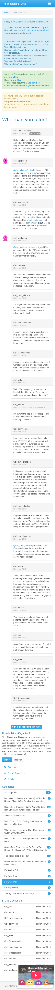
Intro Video (13, 77)
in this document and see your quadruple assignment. (26, 31)
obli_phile (17, 379)
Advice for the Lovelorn (27, 815)
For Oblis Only (35, 134)
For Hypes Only (27, 887)
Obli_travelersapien (22, 461)
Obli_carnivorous (20, 428)
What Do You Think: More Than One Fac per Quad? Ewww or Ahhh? (27, 831)
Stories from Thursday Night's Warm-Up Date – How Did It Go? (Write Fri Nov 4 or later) (27, 808)
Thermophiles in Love (14, 3)
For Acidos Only (27, 870)
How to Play (15, 79)
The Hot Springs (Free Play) (27, 855)
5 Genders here (33, 82)
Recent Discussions (16, 773)
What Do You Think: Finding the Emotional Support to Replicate (27, 822)
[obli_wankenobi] (6, 161)
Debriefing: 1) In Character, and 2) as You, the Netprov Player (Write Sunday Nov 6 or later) (27, 799)
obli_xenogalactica (21, 295)
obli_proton (18, 566)
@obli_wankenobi (34, 219)
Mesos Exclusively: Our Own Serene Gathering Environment (27, 863)
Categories (12, 767)
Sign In (15, 726)
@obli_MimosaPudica (23, 170)
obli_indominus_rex (22, 322)
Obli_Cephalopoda (21, 352)
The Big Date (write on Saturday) (27, 893)
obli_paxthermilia (20, 202)
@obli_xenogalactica (22, 545)
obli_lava (17, 634)
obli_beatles (18, 404)
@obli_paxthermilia (21, 247)
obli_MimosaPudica (22, 130)
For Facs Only (27, 876)
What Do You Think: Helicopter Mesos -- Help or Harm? (27, 840)
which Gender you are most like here (31, 85)
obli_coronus (19, 265)
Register (25, 726)
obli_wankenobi (20, 160)
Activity (10, 779)
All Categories (27, 792)
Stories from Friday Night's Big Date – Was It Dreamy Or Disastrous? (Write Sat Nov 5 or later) (27, 848)
